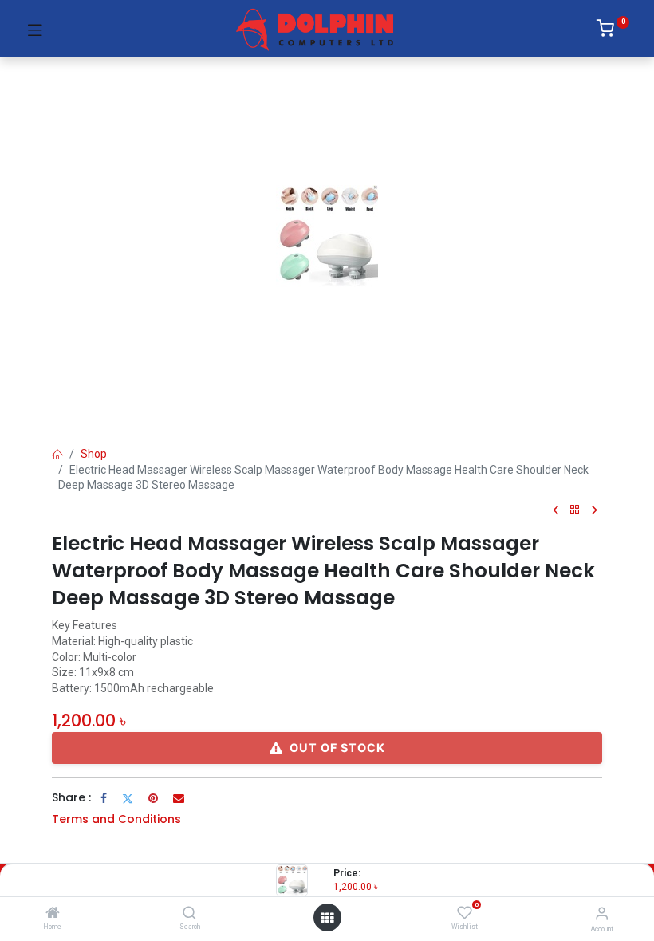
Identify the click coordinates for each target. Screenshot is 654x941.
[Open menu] (327, 917)
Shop (94, 453)
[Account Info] (601, 913)
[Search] (189, 914)
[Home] (52, 914)
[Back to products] (575, 510)
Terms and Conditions (116, 819)
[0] (613, 31)
